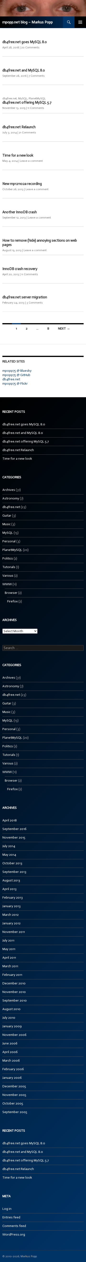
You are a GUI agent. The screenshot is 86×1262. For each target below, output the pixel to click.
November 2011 (13, 932)
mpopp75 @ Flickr (15, 384)
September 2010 (14, 1000)
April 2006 (10, 1052)
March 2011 (10, 966)
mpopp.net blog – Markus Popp (27, 22)
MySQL (22, 98)
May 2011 (8, 949)
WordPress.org (13, 1234)
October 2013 (12, 863)
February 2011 (12, 975)
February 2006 (13, 1069)
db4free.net (9, 98)
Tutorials (8, 567)
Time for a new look (17, 155)
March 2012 (10, 915)
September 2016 (14, 829)
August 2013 (11, 880)
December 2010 (14, 983)
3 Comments (35, 302)
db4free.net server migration (24, 297)
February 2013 (12, 898)
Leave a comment (31, 161)
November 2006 (14, 1035)
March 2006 (11, 1060)
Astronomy (10, 498)
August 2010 (11, 1009)
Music (6, 524)
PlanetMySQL (37, 98)
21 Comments (27, 132)
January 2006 (12, 1078)
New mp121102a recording (22, 184)
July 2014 (8, 846)
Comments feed (14, 1226)
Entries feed (11, 1217)
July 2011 (8, 940)
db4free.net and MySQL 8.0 (23, 70)
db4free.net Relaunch (19, 127)
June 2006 (9, 1043)
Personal (9, 541)
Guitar (6, 516)
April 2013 (9, 889)
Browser (11, 593)
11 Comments (35, 108)
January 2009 (12, 1026)
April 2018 (9, 820)
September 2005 (14, 1112)
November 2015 (13, 837)
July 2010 (8, 1018)
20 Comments (30, 47)
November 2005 (14, 1095)
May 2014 (9, 855)
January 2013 (11, 906)
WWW (7, 584)
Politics (7, 558)
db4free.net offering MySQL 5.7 (27, 102)
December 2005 (14, 1086)
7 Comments (37, 75)
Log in (6, 1209)
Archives (8, 490)
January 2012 (11, 923)
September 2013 (14, 872)
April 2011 (9, 958)
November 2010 (14, 992)
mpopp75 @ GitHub (16, 375)
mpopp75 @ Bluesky (17, 371)
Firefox (12, 601)
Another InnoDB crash (19, 212)
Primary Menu (80, 22)
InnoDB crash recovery (19, 269)
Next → (64, 328)
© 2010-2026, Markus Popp (19, 1256)
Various (7, 576)
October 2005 (12, 1103)
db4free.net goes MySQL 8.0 (24, 42)
